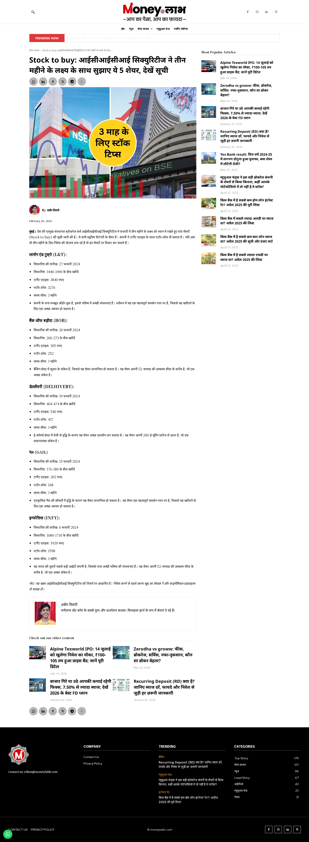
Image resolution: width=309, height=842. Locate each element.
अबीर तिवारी (53, 210)
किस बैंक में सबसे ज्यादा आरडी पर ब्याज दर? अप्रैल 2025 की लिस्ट (246, 220)
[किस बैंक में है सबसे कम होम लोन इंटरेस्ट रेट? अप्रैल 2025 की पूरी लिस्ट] (208, 204)
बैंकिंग (161, 757)
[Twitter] (276, 12)
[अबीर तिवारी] (35, 210)
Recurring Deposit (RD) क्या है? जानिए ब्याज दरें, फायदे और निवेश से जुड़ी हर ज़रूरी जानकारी (164, 687)
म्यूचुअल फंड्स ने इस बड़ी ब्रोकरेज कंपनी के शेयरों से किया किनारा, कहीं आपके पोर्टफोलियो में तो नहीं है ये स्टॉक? (246, 182)
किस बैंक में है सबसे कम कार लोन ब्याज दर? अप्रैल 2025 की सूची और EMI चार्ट (246, 239)
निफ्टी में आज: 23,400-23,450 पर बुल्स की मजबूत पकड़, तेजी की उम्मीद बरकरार (115, 38)
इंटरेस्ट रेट (164, 792)
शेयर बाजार (34, 50)
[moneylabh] (154, 12)
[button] (33, 12)
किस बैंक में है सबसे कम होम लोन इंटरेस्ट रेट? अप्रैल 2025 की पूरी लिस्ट (246, 202)
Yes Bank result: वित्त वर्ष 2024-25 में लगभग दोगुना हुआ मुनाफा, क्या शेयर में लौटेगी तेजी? (246, 159)
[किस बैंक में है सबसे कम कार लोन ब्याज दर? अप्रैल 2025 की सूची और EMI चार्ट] (208, 240)
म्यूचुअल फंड (165, 774)
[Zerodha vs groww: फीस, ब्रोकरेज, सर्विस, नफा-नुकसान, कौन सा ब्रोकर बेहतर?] (121, 652)
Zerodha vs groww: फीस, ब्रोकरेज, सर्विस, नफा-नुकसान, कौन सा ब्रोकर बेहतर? (163, 654)
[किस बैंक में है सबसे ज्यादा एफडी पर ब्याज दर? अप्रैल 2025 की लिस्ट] (208, 258)
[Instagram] (257, 12)
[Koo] (82, 81)
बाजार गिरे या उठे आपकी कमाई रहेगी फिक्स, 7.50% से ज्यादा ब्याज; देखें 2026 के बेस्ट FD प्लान (80, 687)
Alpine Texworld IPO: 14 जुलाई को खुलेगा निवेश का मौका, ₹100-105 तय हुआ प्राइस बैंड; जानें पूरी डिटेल (80, 657)
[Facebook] (247, 12)
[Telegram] (72, 81)
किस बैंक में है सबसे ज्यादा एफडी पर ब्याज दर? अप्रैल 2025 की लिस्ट (244, 257)
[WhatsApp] (33, 81)
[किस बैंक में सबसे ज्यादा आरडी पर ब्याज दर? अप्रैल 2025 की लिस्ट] (208, 222)
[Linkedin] (266, 12)
